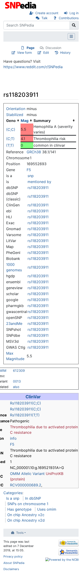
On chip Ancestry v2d (26, 520)
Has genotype (19, 509)
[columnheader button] (26, 121)
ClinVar (33, 396)
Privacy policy (13, 556)
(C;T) (10, 138)
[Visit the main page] (21, 5)
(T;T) (10, 145)
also (16, 387)
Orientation (15, 108)
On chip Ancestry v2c (25, 514)
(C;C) (10, 129)
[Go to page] (74, 25)
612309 (19, 370)
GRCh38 (34, 152)
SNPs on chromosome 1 (27, 503)
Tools (20, 532)
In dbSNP (33, 498)
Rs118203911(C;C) (25, 403)
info (13, 438)
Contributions (69, 18)
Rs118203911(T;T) (25, 415)
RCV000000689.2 (25, 485)
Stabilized (14, 114)
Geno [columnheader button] (11, 120)
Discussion (53, 48)
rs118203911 (38, 187)
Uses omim (46, 509)
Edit (46, 52)
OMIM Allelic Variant (27, 473)
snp (31, 175)
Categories (12, 492)
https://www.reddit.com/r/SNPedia (33, 67)
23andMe (14, 323)
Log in (74, 13)
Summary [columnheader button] (42, 120)
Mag (24, 120)
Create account (46, 13)
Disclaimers (11, 569)
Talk (44, 18)
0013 (17, 381)
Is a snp (12, 498)
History (65, 52)
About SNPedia (13, 563)
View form (24, 52)
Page (30, 48)
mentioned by (39, 181)
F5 (29, 169)
